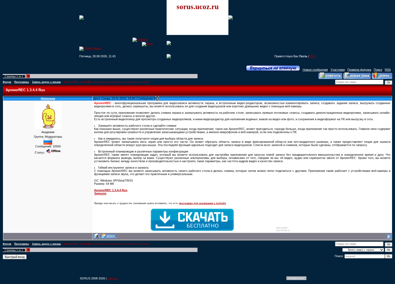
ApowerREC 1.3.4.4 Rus (78, 82)
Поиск (378, 69)
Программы (21, 82)
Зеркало (100, 193)
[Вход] (147, 43)
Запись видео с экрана (46, 82)
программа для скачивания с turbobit (202, 203)
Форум (7, 82)
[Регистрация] (90, 48)
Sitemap (112, 278)
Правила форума (359, 69)
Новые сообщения (315, 69)
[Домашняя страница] (108, 236)
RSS (313, 56)
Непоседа (48, 98)
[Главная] (140, 39)
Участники (338, 69)
